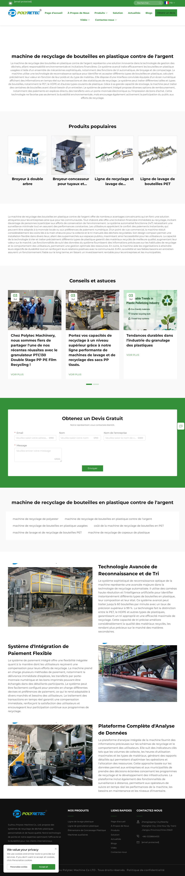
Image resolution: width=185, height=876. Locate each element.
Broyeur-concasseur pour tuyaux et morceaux (71, 181)
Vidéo (83, 20)
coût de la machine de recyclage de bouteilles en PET (129, 525)
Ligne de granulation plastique (83, 826)
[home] (25, 12)
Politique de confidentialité (145, 870)
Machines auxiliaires (78, 834)
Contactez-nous (104, 20)
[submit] (160, 3)
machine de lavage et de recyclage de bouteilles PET (47, 532)
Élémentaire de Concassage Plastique (87, 830)
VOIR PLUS (17, 374)
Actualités (134, 13)
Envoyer (92, 468)
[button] (89, 384)
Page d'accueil (53, 13)
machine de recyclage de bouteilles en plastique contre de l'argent (108, 519)
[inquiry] (180, 426)
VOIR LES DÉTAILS (27, 155)
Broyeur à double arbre (27, 181)
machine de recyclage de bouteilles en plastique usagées (50, 525)
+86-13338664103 (150, 836)
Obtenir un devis (166, 12)
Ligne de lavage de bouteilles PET (157, 181)
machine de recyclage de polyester (35, 519)
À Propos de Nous (78, 13)
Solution (118, 13)
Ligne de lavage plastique (81, 821)
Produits (100, 13)
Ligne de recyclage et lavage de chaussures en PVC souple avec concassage (114, 181)
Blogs (149, 13)
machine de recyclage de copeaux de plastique (119, 532)
